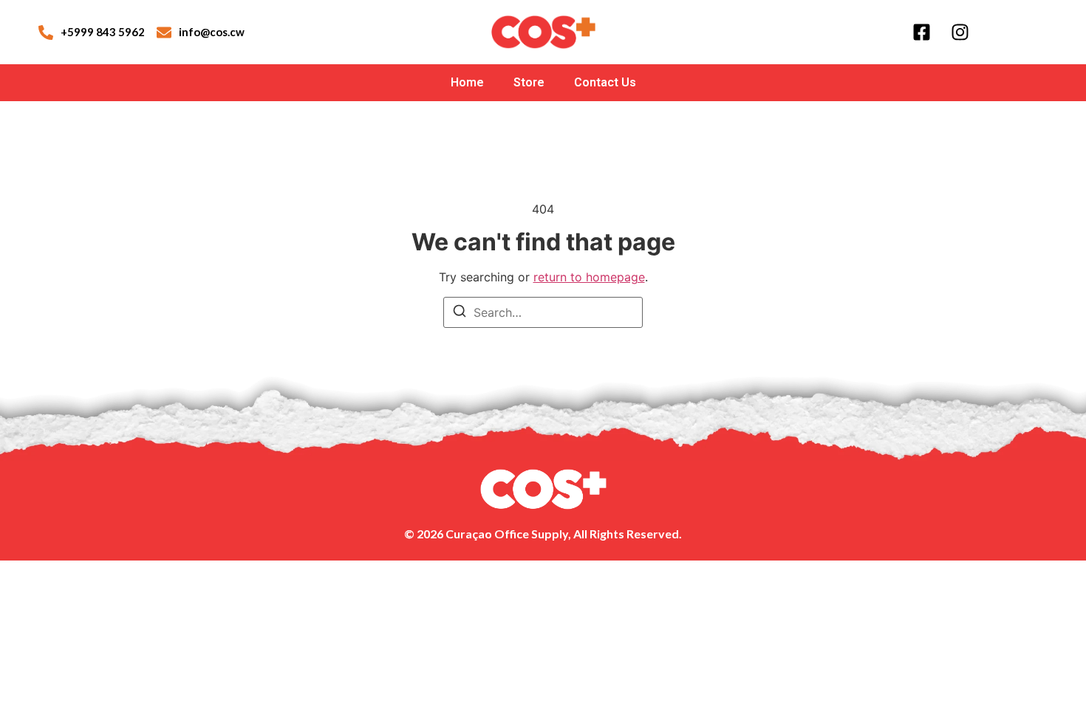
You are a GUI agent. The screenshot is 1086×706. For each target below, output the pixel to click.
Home (467, 82)
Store (528, 82)
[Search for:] (543, 312)
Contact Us (605, 82)
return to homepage (589, 277)
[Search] (459, 313)
